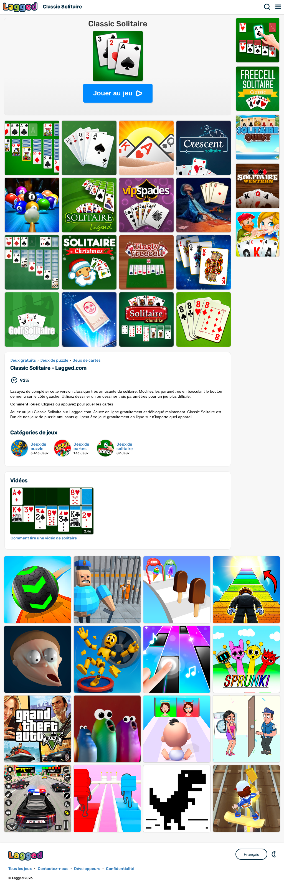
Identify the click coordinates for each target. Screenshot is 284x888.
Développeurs (87, 868)
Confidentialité (120, 868)
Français (251, 854)
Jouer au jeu (113, 93)
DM (274, 854)
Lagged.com (26, 856)
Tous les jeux (20, 868)
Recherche (267, 7)
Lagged (21, 7)
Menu (278, 7)
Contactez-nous (53, 868)
